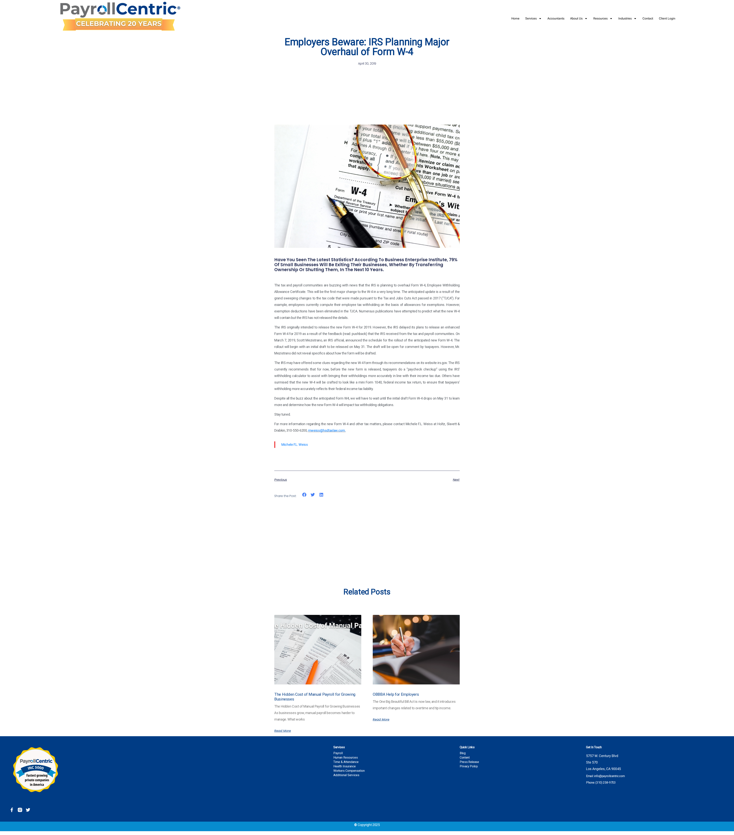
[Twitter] (28, 810)
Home (515, 18)
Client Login (667, 18)
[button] (304, 495)
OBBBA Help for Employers (396, 694)
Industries (625, 18)
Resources (600, 18)
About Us (576, 18)
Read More (282, 730)
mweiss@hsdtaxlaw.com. (327, 430)
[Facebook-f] (12, 810)
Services (531, 18)
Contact (647, 18)
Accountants (555, 18)
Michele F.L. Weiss (294, 445)
